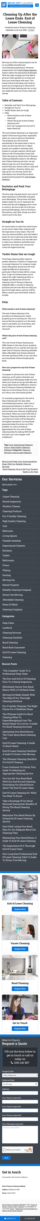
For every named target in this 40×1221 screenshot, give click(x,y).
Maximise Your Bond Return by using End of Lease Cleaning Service (18, 818)
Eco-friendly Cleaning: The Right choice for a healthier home (19, 708)
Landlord (7, 627)
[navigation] (37, 5)
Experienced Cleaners (23, 445)
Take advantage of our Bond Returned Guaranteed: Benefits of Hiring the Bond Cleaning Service (19, 805)
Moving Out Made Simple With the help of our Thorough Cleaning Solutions (18, 698)
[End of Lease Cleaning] (17, 7)
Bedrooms (7, 530)
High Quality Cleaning (20, 447)
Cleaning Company (12, 609)
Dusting (6, 575)
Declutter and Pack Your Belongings (20, 105)
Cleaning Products (12, 511)
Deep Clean (8, 622)
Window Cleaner (11, 506)
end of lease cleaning (27, 70)
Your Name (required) (11, 1098)
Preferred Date (8, 1080)
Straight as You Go (13, 108)
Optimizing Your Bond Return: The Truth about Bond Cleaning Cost (19, 735)
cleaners (23, 204)
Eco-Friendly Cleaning (14, 516)
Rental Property (10, 584)
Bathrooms (8, 560)
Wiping (6, 570)
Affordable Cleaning (12, 599)
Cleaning (7, 657)
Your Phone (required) (11, 1115)
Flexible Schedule (11, 540)
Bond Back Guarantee (13, 647)
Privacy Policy (12, 1207)
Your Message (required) (12, 1124)
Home (12, 1209)
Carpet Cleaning (10, 496)
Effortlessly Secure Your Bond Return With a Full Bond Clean (18, 688)
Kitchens (8, 450)
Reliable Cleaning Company (16, 589)
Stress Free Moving (12, 594)
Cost (11, 445)
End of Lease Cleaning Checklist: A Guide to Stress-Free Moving (19, 752)
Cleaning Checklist (12, 637)
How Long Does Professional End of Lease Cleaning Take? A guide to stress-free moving (19, 857)
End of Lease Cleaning (21, 452)
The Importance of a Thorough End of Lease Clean (18, 847)
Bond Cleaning (10, 642)
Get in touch (7, 484)
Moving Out (8, 579)
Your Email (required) (11, 1106)
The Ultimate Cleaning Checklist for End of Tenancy (19, 761)
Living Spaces (9, 535)
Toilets (6, 555)
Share (32, 30)
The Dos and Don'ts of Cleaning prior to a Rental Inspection (19, 680)
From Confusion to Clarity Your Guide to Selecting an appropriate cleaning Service (19, 770)
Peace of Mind (10, 604)
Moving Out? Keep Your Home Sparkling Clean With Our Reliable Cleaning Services (19, 464)
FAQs (7, 113)
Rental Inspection (11, 501)
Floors (7, 447)
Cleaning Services (11, 632)
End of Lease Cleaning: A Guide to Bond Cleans (18, 744)
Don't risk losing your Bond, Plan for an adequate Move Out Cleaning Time (19, 829)
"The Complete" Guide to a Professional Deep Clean (16, 672)
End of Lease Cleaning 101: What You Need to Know (19, 794)
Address (5, 1089)
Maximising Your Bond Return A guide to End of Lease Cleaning (19, 839)
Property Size (8, 1071)
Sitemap (21, 1207)
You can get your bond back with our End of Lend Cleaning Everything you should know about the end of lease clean (18, 783)
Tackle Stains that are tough (17, 110)
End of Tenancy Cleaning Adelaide (13, 1205)
